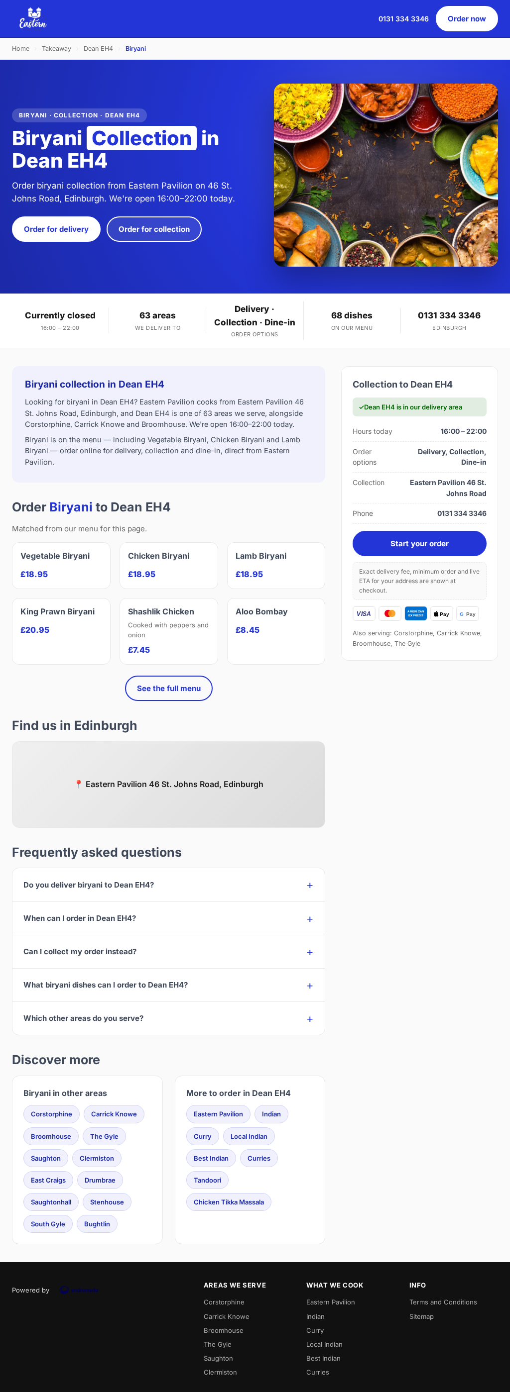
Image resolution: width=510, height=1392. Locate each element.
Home (20, 48)
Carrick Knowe (114, 1114)
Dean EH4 (98, 48)
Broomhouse (51, 1136)
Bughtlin (97, 1224)
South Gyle (48, 1224)
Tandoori (207, 1180)
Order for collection (154, 229)
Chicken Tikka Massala (229, 1202)
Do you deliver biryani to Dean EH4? (88, 885)
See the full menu (169, 688)
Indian (271, 1114)
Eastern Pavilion (218, 1114)
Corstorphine (51, 1114)
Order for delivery (56, 229)
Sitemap (421, 1316)
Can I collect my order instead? (79, 951)
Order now (467, 18)
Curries (259, 1158)
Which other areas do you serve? (83, 1018)
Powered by (30, 1290)
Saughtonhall (51, 1202)
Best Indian (211, 1158)
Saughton (46, 1158)
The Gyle (104, 1136)
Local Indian (249, 1136)
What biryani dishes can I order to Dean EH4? (105, 985)
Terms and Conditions (443, 1302)
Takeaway (56, 48)
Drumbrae (100, 1180)
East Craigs (48, 1180)
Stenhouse (107, 1202)
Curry (203, 1136)
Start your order (419, 543)
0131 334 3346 (404, 18)
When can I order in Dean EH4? (79, 918)
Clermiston (97, 1158)
